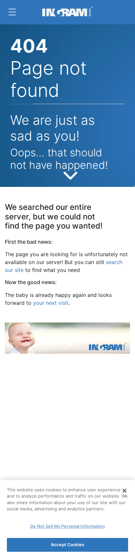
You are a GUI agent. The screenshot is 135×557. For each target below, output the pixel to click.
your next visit (50, 303)
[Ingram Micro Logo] (67, 12)
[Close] (124, 490)
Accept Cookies (67, 544)
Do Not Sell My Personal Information (67, 526)
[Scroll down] (70, 174)
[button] (11, 12)
